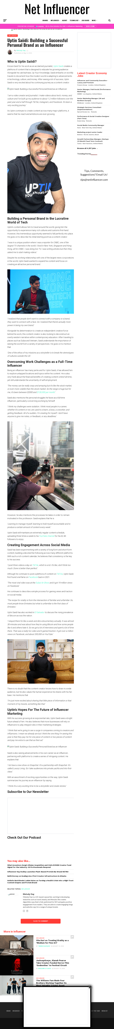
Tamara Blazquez (44, 946)
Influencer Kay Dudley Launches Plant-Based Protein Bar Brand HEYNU (37, 872)
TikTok (60, 574)
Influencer (55, 20)
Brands (45, 20)
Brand (8, 1011)
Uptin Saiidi (58, 66)
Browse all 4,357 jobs (86, 148)
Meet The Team (95, 1011)
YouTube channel (47, 536)
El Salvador (40, 612)
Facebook (33, 577)
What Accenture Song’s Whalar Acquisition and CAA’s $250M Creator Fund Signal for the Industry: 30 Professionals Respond (39, 866)
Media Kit (105, 1011)
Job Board (85, 20)
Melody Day (20, 50)
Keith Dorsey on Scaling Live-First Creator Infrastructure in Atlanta (36, 876)
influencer (25, 889)
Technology (74, 20)
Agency (64, 20)
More (94, 20)
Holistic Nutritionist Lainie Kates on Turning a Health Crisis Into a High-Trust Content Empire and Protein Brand (40, 882)
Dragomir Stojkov (44, 968)
